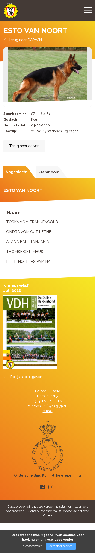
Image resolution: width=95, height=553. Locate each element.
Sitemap (33, 511)
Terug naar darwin (24, 146)
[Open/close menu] (88, 9)
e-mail (48, 411)
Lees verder (64, 539)
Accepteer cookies (60, 546)
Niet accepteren (32, 546)
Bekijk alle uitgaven (26, 377)
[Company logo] (10, 12)
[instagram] (50, 487)
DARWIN (35, 40)
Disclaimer (63, 506)
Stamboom (48, 172)
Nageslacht (17, 172)
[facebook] (42, 487)
